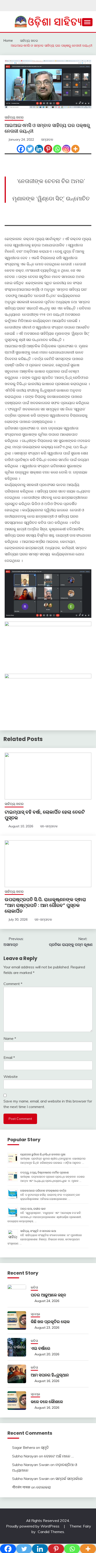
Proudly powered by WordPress (33, 1526)
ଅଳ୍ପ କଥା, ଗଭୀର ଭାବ (33, 1209)
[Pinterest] (48, 149)
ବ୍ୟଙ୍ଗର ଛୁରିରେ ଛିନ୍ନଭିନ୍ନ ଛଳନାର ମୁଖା (42, 1154)
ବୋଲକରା (43, 1487)
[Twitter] (30, 149)
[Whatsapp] (57, 149)
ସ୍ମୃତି (45, 1447)
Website (10, 1076)
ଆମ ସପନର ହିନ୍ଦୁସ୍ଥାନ (50, 1375)
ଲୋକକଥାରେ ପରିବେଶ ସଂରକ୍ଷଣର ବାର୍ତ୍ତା (43, 1190)
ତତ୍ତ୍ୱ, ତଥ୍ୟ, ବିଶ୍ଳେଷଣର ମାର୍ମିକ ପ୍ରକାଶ (44, 1172)
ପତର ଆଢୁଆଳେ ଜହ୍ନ (48, 1295)
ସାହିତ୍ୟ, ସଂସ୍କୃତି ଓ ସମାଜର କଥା (38, 1231)
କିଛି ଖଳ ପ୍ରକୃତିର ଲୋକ (50, 1321)
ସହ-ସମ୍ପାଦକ (49, 826)
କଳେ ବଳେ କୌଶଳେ (47, 1402)
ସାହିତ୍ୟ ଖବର (14, 117)
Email (9, 1057)
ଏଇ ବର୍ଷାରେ (40, 1348)
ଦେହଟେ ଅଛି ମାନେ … (59, 1456)
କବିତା (34, 1287)
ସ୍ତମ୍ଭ (35, 1314)
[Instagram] (66, 149)
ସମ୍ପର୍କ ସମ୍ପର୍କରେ (68, 1478)
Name (9, 1038)
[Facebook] (21, 149)
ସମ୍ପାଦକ (47, 139)
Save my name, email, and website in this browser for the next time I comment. (47, 1104)
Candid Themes (51, 1531)
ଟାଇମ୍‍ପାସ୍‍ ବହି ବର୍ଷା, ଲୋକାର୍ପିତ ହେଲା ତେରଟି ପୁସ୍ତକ (45, 815)
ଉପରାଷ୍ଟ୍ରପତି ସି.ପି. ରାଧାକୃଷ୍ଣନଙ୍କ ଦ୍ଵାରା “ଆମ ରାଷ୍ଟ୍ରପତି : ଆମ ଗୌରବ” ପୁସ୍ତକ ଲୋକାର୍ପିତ (45, 905)
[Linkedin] (39, 149)
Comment (12, 983)
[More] (75, 149)
